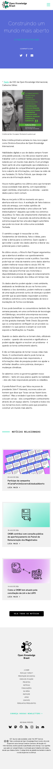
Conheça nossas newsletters (25, 714)
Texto (6, 82)
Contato (26, 700)
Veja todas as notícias (26, 614)
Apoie (26, 697)
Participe (26, 694)
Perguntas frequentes (26, 703)
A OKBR (26, 670)
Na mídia (26, 691)
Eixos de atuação (26, 679)
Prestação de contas (26, 676)
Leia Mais (13, 487)
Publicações (26, 688)
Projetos (26, 682)
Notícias (26, 685)
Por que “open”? (26, 673)
